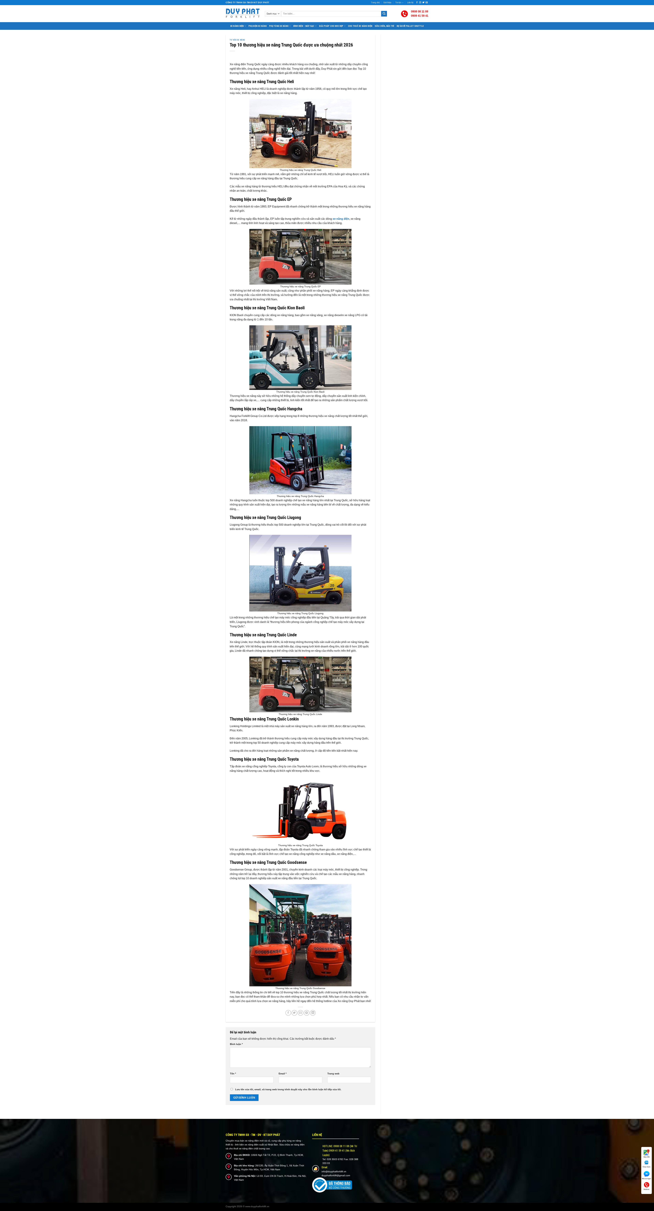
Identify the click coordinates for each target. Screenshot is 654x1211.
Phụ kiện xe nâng (257, 26)
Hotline (646, 1189)
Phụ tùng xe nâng (279, 26)
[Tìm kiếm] (384, 14)
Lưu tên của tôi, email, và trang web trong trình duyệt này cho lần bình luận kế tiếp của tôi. (288, 1089)
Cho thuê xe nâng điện (360, 26)
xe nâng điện (341, 218)
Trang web (333, 1073)
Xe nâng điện (237, 26)
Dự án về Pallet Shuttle (410, 26)
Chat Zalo (646, 1167)
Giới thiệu (387, 2)
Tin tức (398, 2)
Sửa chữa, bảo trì (384, 26)
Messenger (646, 1178)
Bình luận (236, 1044)
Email (282, 1073)
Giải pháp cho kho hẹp (331, 26)
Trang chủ (375, 2)
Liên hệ (410, 2)
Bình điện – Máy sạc (303, 26)
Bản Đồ (647, 1157)
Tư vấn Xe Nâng (237, 40)
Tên (233, 1073)
